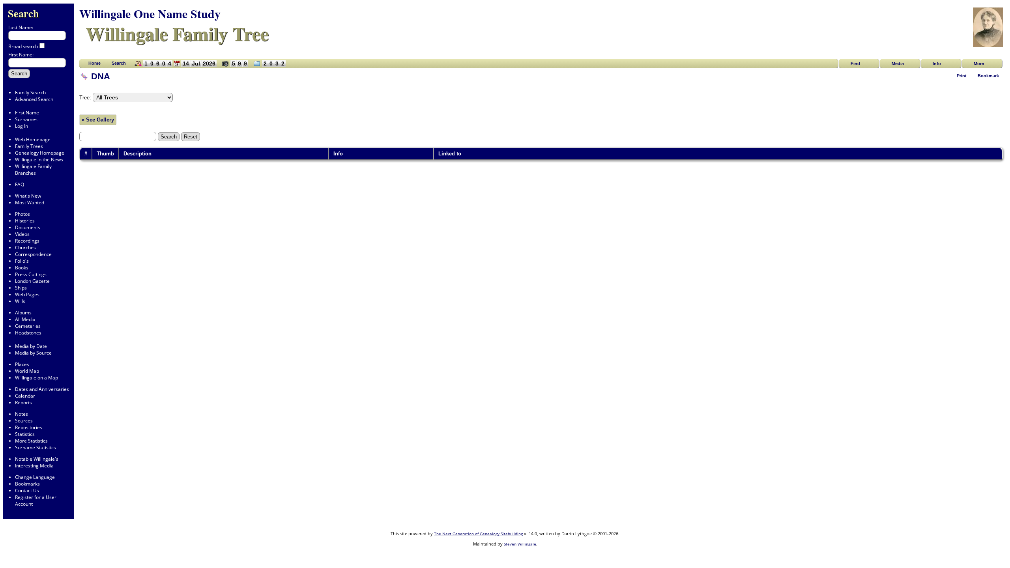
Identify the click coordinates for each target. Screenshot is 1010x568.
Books (21, 267)
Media (898, 63)
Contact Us (27, 490)
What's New (28, 195)
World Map (27, 371)
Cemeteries (28, 326)
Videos (22, 234)
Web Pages (27, 294)
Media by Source (33, 352)
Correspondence (33, 254)
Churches (25, 247)
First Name (27, 112)
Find (855, 63)
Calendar (25, 395)
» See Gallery (98, 120)
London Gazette (32, 281)
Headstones (28, 332)
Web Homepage (32, 139)
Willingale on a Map (36, 377)
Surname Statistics (35, 447)
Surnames (26, 119)
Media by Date (31, 346)
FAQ (19, 184)
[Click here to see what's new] (176, 66)
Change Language (35, 477)
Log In (21, 126)
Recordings (27, 240)
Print (962, 75)
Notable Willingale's (36, 459)
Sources (24, 420)
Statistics (25, 434)
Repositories (28, 427)
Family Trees (29, 146)
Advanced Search (34, 99)
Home (94, 63)
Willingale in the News (39, 159)
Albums (23, 312)
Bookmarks (27, 483)
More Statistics (31, 440)
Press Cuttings (31, 274)
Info (937, 63)
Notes (21, 414)
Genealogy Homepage (39, 152)
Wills (20, 301)
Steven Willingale (520, 544)
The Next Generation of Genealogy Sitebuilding (478, 533)
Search (23, 13)
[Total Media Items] (255, 66)
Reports (23, 402)
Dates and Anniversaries (42, 389)
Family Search (30, 92)
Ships (21, 287)
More (979, 63)
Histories (25, 220)
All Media (25, 319)
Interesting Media (34, 465)
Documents (27, 227)
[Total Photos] (223, 66)
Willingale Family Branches (33, 169)
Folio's (22, 261)
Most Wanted (29, 202)
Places (22, 364)
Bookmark (988, 75)
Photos (22, 214)
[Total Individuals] (136, 66)
